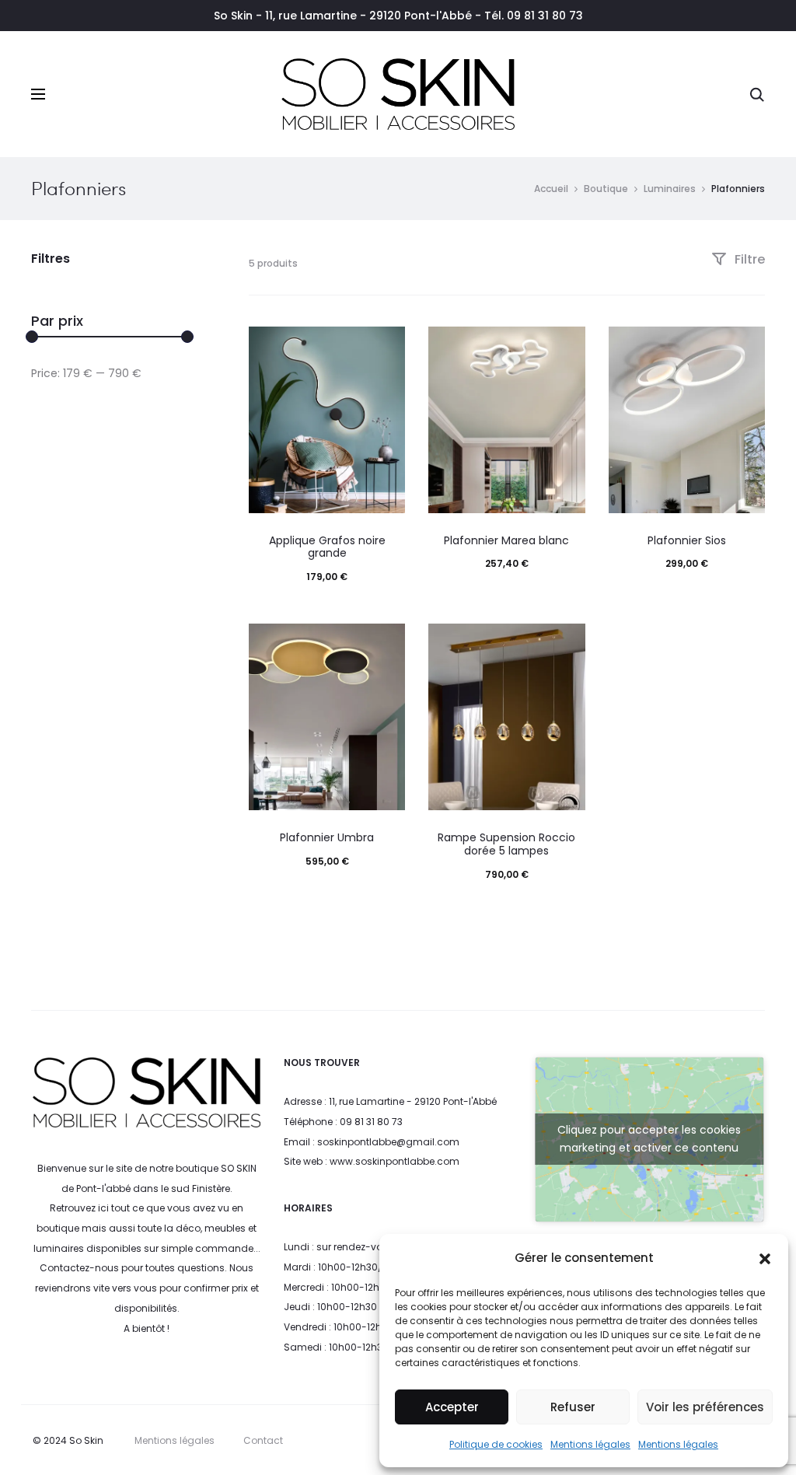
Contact (263, 1440)
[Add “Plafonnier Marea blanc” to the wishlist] (565, 346)
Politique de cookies (496, 1444)
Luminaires (670, 188)
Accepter (452, 1407)
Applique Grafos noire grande (327, 547)
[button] (765, 1258)
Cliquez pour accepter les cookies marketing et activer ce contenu (649, 1138)
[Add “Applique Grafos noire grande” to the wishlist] (385, 346)
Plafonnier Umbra (327, 837)
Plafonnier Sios (687, 540)
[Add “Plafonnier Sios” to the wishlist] (745, 346)
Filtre (748, 259)
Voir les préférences (705, 1407)
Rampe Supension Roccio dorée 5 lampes (506, 844)
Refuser (572, 1407)
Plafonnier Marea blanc (506, 540)
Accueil (551, 188)
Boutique (606, 188)
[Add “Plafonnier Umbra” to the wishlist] (385, 643)
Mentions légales (590, 1444)
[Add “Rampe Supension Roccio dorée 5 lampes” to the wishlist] (565, 643)
